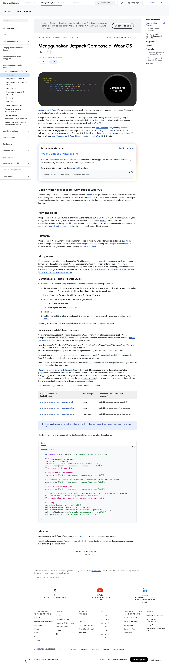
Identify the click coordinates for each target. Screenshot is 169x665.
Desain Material (71, 197)
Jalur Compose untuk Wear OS (64, 136)
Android (37, 618)
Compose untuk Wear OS (48, 110)
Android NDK (128, 633)
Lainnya (74, 3)
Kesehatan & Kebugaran (65, 623)
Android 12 (105, 634)
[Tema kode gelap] (129, 171)
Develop (7, 12)
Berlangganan (138, 659)
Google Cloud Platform (100, 649)
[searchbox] (15, 20)
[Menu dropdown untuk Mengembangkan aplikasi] (65, 3)
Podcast (37, 640)
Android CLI (75, 168)
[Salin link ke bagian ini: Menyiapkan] (56, 256)
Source (36, 629)
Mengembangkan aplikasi (51, 3)
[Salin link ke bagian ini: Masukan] (52, 531)
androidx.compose (72, 223)
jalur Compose (102, 128)
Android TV (83, 633)
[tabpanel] (87, 484)
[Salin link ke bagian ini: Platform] (52, 236)
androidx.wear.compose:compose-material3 (56, 402)
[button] (13, 35)
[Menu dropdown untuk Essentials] (35, 3)
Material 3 (90, 195)
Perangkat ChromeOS (87, 625)
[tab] (44, 443)
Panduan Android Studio (133, 618)
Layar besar (83, 618)
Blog (35, 636)
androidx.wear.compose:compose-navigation (57, 408)
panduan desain (90, 246)
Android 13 (105, 630)
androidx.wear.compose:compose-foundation (57, 414)
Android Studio (151, 3)
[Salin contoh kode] (132, 171)
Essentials (28, 3)
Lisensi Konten (96, 571)
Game (58, 616)
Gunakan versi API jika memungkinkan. (53, 370)
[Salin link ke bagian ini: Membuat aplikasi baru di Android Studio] (84, 279)
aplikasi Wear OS (94, 123)
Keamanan (38, 625)
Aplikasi (129, 241)
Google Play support (153, 625)
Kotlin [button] (43, 443)
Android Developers (45, 37)
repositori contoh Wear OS (92, 136)
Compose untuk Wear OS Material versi (50, 58)
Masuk (163, 3)
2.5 (42, 62)
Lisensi (43, 659)
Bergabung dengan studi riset (155, 629)
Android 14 (105, 627)
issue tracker (80, 536)
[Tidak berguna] (135, 37)
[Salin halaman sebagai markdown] (48, 52)
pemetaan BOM (128, 223)
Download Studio (130, 629)
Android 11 (105, 638)
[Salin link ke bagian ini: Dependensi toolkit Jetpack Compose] (81, 330)
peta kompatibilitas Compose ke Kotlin (58, 226)
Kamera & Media (62, 627)
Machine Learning (62, 619)
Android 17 (105, 616)
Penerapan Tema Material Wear (113, 197)
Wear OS (30, 12)
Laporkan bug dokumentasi (151, 620)
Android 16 (105, 619)
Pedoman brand (54, 659)
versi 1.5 (103, 221)
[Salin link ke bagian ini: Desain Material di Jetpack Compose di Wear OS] (104, 190)
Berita (36, 633)
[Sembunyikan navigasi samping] (27, 661)
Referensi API (128, 625)
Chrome (73, 649)
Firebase (84, 649)
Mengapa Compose (107, 130)
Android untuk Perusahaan (43, 622)
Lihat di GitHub (126, 148)
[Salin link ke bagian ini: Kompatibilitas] (59, 213)
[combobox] (106, 3)
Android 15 (105, 623)
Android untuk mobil (86, 629)
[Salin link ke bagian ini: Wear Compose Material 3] (77, 154)
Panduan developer (131, 622)
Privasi (58, 630)
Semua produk (118, 649)
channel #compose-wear (67, 541)
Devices (19, 12)
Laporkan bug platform (154, 616)
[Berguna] (131, 37)
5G (57, 634)
